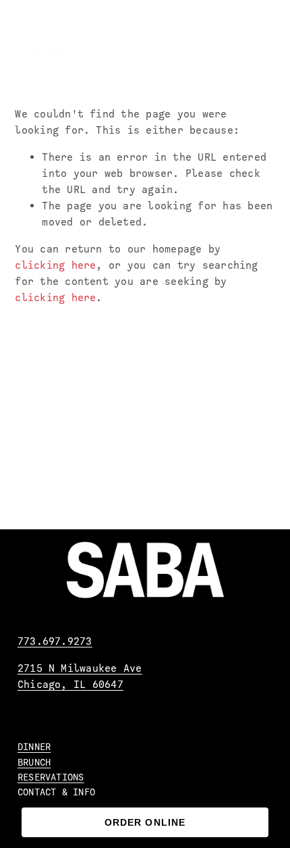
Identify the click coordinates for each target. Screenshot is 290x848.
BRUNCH (34, 762)
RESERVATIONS (51, 777)
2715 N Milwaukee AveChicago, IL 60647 (80, 676)
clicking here (55, 265)
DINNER (34, 747)
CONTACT (37, 792)
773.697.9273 (55, 641)
